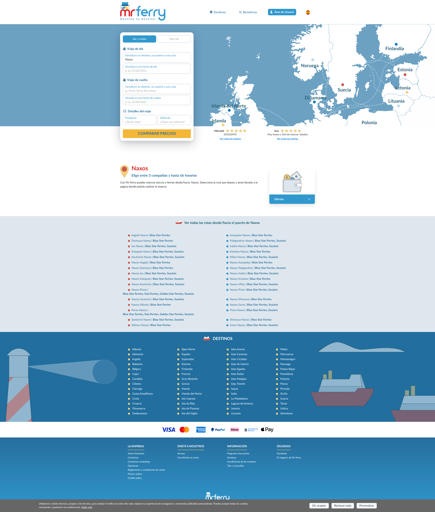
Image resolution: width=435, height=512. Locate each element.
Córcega (137, 388)
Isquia (234, 388)
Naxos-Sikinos (140, 304)
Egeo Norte (188, 349)
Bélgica (136, 369)
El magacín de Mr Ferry (289, 458)
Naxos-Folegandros (242, 268)
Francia (186, 374)
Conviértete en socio (188, 458)
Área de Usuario (284, 12)
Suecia (284, 398)
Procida (285, 388)
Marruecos (286, 354)
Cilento (136, 384)
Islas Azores (238, 349)
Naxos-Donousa (141, 268)
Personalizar (366, 505)
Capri (135, 374)
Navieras (231, 458)
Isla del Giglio (189, 413)
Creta (135, 398)
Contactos (133, 458)
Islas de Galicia (240, 364)
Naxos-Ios (138, 273)
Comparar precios (157, 133)
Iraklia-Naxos (238, 246)
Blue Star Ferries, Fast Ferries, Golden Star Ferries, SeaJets (158, 293)
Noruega (285, 364)
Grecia (185, 384)
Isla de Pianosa (190, 408)
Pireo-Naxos (237, 310)
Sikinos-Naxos (140, 325)
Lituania (236, 413)
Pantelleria (286, 374)
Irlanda (186, 388)
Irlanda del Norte (192, 393)
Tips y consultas (235, 466)
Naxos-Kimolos (239, 279)
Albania (136, 349)
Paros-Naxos (139, 310)
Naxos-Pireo (237, 289)
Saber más (86, 507)
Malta (283, 349)
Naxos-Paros (139, 289)
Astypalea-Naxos (240, 235)
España (186, 354)
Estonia (186, 364)
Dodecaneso (139, 413)
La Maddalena (239, 398)
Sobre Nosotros (136, 453)
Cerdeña (137, 379)
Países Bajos (287, 369)
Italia (234, 393)
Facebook (282, 453)
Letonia (235, 408)
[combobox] (156, 60)
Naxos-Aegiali (140, 262)
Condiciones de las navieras (241, 462)
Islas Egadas (238, 369)
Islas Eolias (237, 374)
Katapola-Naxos (141, 251)
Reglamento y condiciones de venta (146, 470)
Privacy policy (135, 474)
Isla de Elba (188, 403)
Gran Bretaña (190, 379)
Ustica (284, 408)
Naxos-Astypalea (240, 262)
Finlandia (187, 369)
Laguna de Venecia (242, 403)
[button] (309, 12)
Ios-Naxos (138, 246)
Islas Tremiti (238, 384)
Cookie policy (135, 478)
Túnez (283, 403)
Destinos (220, 12)
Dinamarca (138, 408)
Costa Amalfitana (142, 393)
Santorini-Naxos (142, 319)
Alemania (137, 354)
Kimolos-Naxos (239, 251)
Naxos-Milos (238, 284)
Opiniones (133, 466)
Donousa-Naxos (141, 240)
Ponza (284, 384)
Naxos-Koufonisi (142, 284)
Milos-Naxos (238, 257)
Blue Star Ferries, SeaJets (270, 240)
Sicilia (283, 393)
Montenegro (287, 359)
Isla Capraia (188, 398)
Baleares (137, 364)
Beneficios (250, 12)
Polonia (284, 379)
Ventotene (286, 413)
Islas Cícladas (239, 359)
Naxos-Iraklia (238, 273)
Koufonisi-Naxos (142, 257)
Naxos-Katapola (141, 279)
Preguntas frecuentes (238, 453)
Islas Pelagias (239, 379)
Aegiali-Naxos (140, 235)
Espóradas (188, 359)
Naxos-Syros (238, 304)
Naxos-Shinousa (240, 299)
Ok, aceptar (319, 505)
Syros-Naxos (238, 325)
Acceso (181, 453)
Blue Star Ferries (160, 235)
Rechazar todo (342, 505)
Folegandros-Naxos (242, 240)
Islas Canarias (239, 354)
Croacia (137, 403)
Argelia (136, 359)
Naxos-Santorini (142, 299)
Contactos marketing (139, 462)
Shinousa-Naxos (240, 319)
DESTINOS (222, 339)
